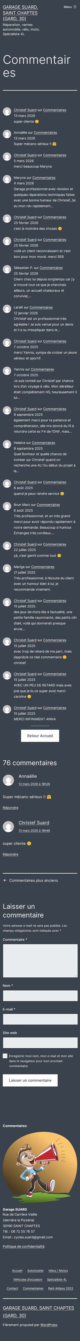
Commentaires (54, 110)
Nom (8, 986)
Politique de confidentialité (23, 1246)
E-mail (9, 1009)
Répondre (10, 808)
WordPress (48, 1325)
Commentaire (15, 939)
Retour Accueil (40, 736)
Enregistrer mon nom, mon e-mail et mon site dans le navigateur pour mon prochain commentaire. (41, 1061)
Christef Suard (25, 110)
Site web (10, 1033)
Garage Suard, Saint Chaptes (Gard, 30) (20, 12)
